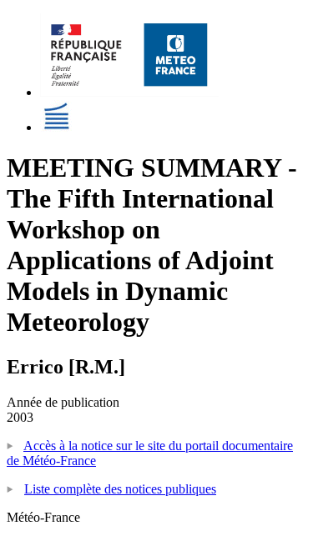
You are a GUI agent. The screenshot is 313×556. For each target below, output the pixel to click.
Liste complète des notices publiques (120, 489)
